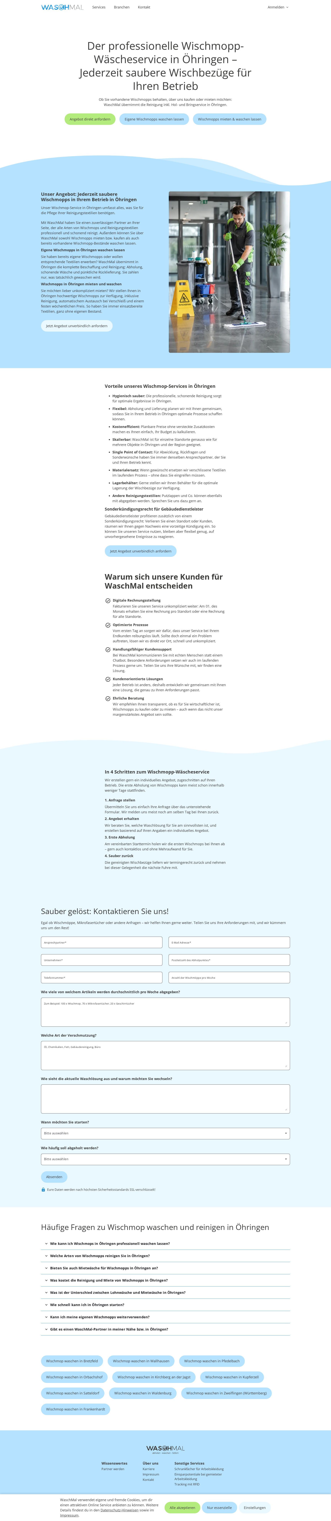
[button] (165, 1244)
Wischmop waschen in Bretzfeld (72, 1361)
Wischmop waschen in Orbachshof (74, 1377)
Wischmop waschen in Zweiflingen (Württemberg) (226, 1393)
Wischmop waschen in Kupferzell (232, 1377)
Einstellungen (255, 1507)
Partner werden (113, 1469)
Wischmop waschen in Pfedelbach (212, 1361)
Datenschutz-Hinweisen (119, 1510)
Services (99, 7)
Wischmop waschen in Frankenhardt (75, 1409)
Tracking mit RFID (187, 1484)
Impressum (69, 1515)
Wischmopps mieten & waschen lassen (229, 119)
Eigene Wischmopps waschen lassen (154, 119)
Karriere (149, 1469)
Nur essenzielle (219, 1507)
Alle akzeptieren (182, 1507)
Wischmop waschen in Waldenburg (142, 1393)
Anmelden (276, 7)
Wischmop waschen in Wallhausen (141, 1361)
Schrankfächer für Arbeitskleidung (199, 1469)
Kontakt (144, 7)
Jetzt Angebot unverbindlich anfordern (76, 326)
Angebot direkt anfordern (90, 119)
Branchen (121, 7)
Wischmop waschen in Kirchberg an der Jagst (154, 1377)
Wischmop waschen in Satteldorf (72, 1393)
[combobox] (229, 959)
